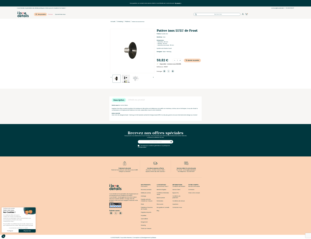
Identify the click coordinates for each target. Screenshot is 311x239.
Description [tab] (118, 100)
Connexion (191, 189)
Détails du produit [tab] (136, 100)
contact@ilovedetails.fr (277, 8)
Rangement (144, 222)
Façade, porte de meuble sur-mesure (146, 200)
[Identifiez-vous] (243, 15)
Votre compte (193, 185)
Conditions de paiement (176, 196)
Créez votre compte (194, 193)
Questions (175, 204)
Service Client (176, 189)
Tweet (168, 71)
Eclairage (143, 196)
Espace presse (161, 197)
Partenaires (160, 201)
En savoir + (178, 3)
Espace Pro (176, 193)
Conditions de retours (179, 201)
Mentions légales (161, 189)
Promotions (144, 186)
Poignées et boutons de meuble (147, 208)
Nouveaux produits (146, 189)
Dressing (143, 225)
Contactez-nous (177, 207)
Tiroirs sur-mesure (146, 228)
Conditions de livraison (179, 186)
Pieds (142, 204)
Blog (158, 210)
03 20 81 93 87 (290, 8)
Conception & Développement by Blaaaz (144, 237)
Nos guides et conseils (163, 207)
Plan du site (160, 204)
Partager (164, 71)
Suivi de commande (194, 186)
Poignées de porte (146, 212)
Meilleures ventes (146, 193)
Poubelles (143, 215)
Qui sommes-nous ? (162, 186)
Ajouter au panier (193, 60)
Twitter (115, 213)
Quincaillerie (144, 219)
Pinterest (172, 71)
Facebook (111, 213)
